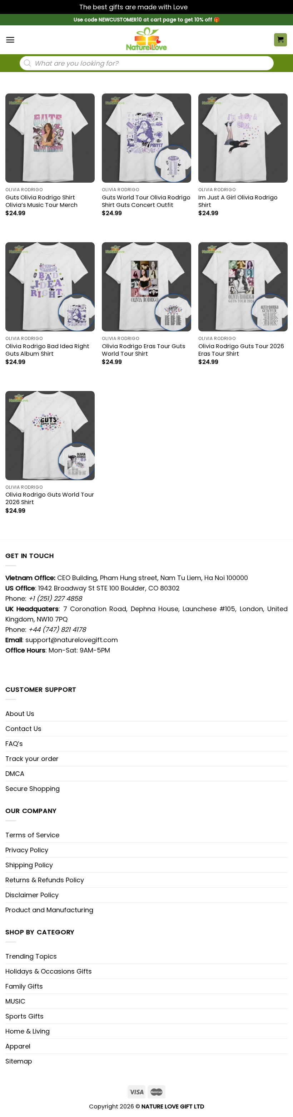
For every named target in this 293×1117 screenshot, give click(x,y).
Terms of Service (32, 835)
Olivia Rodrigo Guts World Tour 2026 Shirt (49, 498)
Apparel (17, 1046)
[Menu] (10, 39)
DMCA (14, 773)
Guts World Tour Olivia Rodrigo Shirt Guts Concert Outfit (146, 201)
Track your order (32, 758)
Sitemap (18, 1061)
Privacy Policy (26, 850)
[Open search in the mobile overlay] (147, 63)
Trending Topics (31, 956)
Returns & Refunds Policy (44, 879)
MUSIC (15, 1001)
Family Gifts (24, 986)
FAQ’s (14, 743)
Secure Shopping (32, 788)
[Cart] (280, 39)
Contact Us (23, 728)
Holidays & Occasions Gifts (48, 971)
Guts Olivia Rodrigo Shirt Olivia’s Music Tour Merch (41, 201)
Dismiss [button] (201, 6)
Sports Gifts (24, 1016)
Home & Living (27, 1031)
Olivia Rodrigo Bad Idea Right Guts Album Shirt (47, 349)
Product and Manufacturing (49, 909)
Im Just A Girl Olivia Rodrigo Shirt (238, 201)
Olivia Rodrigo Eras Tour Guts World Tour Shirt (143, 349)
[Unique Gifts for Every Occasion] (146, 39)
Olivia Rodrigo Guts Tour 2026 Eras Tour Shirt (241, 349)
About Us (19, 713)
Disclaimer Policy (32, 894)
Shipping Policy (29, 864)
